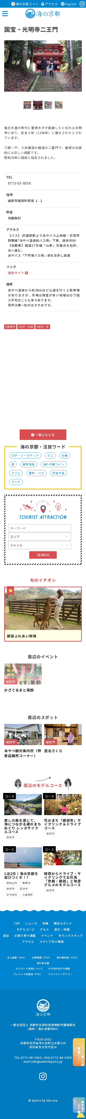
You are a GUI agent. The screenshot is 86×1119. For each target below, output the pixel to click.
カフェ (15, 473)
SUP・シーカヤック (25, 455)
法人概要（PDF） (17, 957)
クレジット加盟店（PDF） (28, 974)
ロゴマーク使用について (29, 968)
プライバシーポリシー (60, 974)
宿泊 (6, 935)
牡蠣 (65, 455)
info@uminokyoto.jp (46, 1061)
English (71, 4)
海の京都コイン (27, 4)
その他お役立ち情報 (59, 968)
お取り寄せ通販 (25, 935)
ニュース (31, 923)
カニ (50, 455)
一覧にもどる (44, 435)
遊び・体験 (62, 929)
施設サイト (16, 273)
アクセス (51, 4)
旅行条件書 (43, 963)
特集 (45, 923)
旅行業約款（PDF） (68, 957)
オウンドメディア (70, 935)
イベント (47, 935)
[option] (43, 66)
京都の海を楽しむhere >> (79, 1105)
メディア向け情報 (51, 941)
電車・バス (36, 473)
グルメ (44, 929)
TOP (17, 923)
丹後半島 (58, 473)
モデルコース (25, 929)
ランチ (15, 482)
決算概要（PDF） (42, 957)
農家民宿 (29, 464)
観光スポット (63, 923)
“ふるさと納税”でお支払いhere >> (79, 1052)
